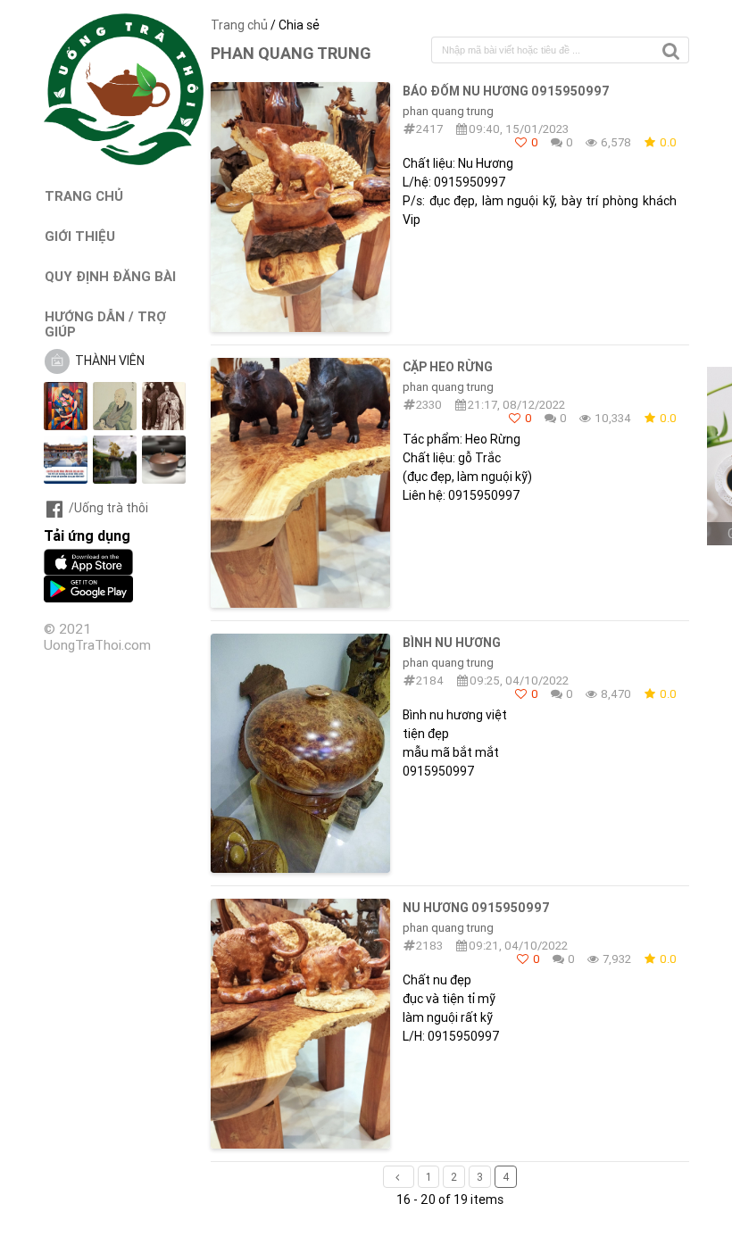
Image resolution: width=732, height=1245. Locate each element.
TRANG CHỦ (84, 195)
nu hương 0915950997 (476, 908)
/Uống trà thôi (108, 508)
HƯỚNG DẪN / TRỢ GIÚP (105, 324)
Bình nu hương (452, 643)
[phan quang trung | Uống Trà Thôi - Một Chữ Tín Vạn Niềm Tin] (124, 161)
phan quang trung (448, 111)
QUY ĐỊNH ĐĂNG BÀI (110, 276)
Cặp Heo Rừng (448, 367)
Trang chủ (239, 25)
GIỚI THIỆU (80, 236)
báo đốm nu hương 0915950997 (506, 91)
